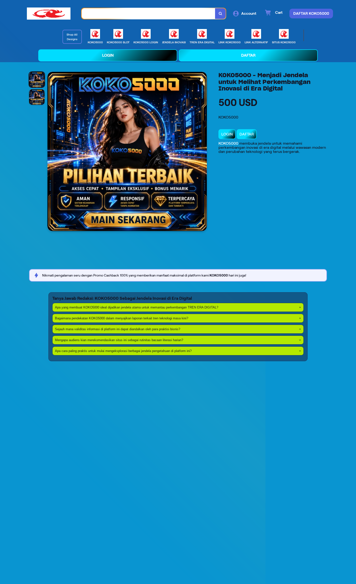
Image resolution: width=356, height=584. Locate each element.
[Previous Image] (51, 152)
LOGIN (227, 134)
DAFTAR (247, 134)
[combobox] (148, 13)
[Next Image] (203, 152)
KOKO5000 (228, 143)
